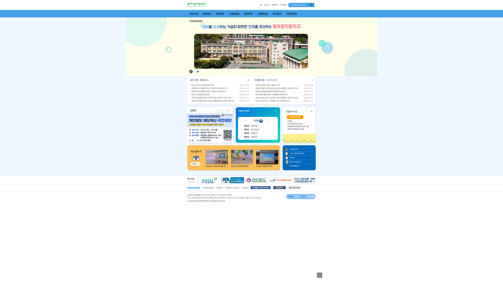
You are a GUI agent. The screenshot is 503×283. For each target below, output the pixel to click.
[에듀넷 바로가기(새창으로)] (209, 180)
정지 (190, 182)
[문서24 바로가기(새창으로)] (233, 180)
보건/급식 (277, 14)
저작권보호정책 (208, 188)
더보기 (248, 80)
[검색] (311, 5)
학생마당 (220, 14)
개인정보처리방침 (193, 188)
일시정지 (222, 110)
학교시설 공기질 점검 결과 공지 (202, 85)
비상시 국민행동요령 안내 (200, 95)
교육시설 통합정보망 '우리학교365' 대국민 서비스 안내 (211, 98)
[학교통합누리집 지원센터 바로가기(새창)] (262, 188)
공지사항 (194, 80)
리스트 (194, 182)
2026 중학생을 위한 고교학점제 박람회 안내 (271, 95)
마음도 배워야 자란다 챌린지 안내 (267, 85)
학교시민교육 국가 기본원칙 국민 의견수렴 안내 (272, 101)
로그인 (266, 5)
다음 (269, 120)
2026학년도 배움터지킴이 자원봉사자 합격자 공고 (209, 88)
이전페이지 (218, 110)
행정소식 (204, 80)
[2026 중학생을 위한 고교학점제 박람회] (227, 128)
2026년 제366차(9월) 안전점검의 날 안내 (270, 92)
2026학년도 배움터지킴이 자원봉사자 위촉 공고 (208, 92)
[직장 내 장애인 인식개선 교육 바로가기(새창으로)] (280, 180)
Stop (191, 71)
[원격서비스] (280, 188)
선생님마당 (234, 14)
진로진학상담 (196, 21)
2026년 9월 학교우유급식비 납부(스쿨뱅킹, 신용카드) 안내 (276, 88)
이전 (247, 120)
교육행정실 (262, 14)
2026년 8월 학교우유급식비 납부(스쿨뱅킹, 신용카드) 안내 (276, 98)
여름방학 (250, 126)
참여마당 (248, 14)
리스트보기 (229, 110)
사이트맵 (283, 5)
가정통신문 (259, 80)
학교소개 (194, 14)
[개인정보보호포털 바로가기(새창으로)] (304, 180)
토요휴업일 (251, 130)
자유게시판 (271, 80)
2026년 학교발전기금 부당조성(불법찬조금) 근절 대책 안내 (212, 101)
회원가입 (275, 5)
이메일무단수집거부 (232, 188)
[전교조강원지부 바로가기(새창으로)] (256, 180)
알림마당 (207, 14)
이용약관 (219, 188)
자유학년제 (291, 14)
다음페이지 (225, 110)
